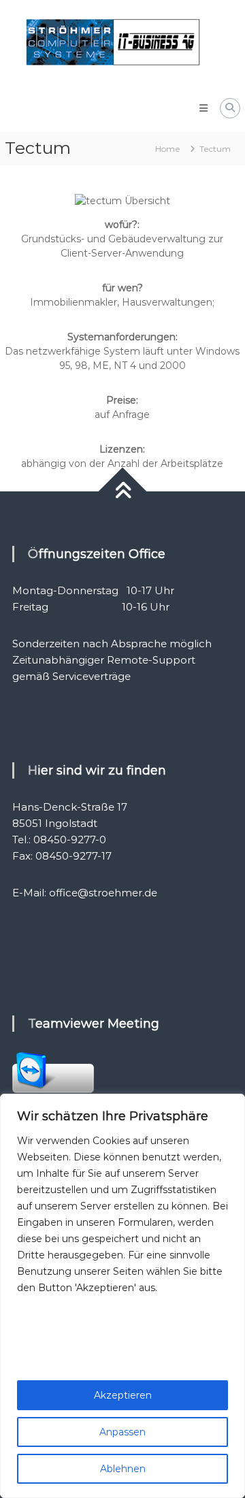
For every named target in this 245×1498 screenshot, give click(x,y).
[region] (122, 1296)
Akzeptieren (123, 1395)
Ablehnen (123, 1469)
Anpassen (122, 1432)
